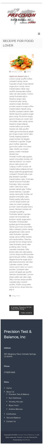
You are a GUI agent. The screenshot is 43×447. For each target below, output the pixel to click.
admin (28, 72)
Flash (25, 437)
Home (9, 388)
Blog (14, 296)
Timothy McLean (16, 402)
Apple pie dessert (16, 76)
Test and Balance (13, 418)
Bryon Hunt (14, 405)
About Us (10, 392)
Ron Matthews (15, 398)
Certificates (11, 414)
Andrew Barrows (15, 409)
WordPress (26, 440)
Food (18, 296)
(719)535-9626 (9, 372)
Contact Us (11, 421)
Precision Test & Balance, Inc (27, 435)
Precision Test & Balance (19, 394)
